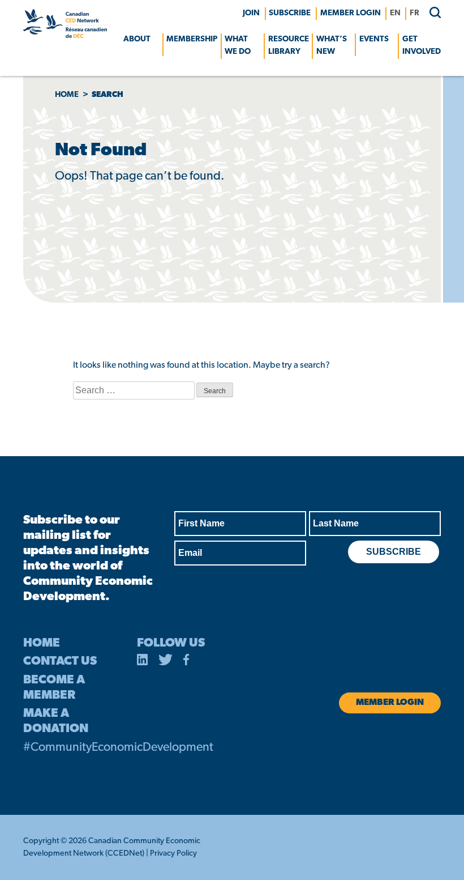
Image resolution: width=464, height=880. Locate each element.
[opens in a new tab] (142, 662)
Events (374, 39)
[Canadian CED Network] (65, 35)
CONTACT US (60, 662)
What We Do (238, 45)
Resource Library (288, 45)
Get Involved (421, 45)
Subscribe (290, 13)
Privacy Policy (173, 853)
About (137, 39)
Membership (191, 39)
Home (67, 95)
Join (251, 13)
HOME (41, 643)
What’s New (331, 45)
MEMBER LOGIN (350, 13)
